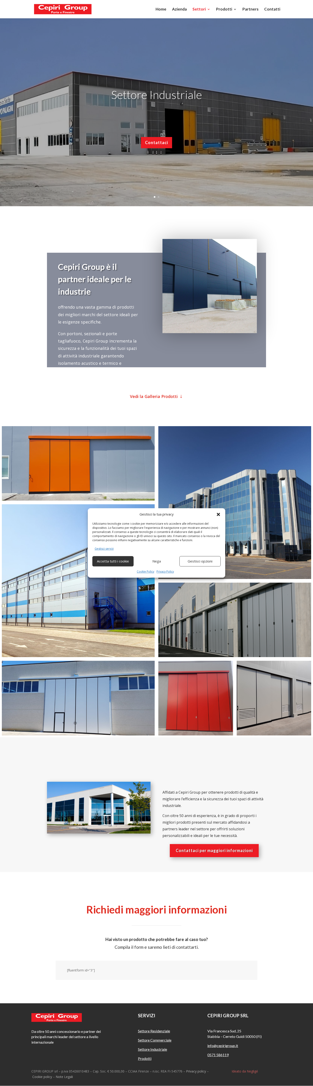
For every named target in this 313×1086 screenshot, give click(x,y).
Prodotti (224, 9)
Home (161, 9)
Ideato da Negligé (245, 1071)
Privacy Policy (165, 571)
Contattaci (156, 161)
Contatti (272, 9)
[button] (218, 514)
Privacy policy (196, 1071)
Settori (199, 9)
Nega (156, 561)
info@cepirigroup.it (222, 1045)
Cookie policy (42, 1077)
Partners (250, 9)
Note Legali (64, 1077)
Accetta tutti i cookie (113, 561)
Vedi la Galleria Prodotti (154, 396)
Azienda (179, 9)
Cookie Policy (145, 571)
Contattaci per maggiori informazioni (214, 850)
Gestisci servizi (104, 549)
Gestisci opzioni (200, 561)
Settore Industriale (156, 113)
